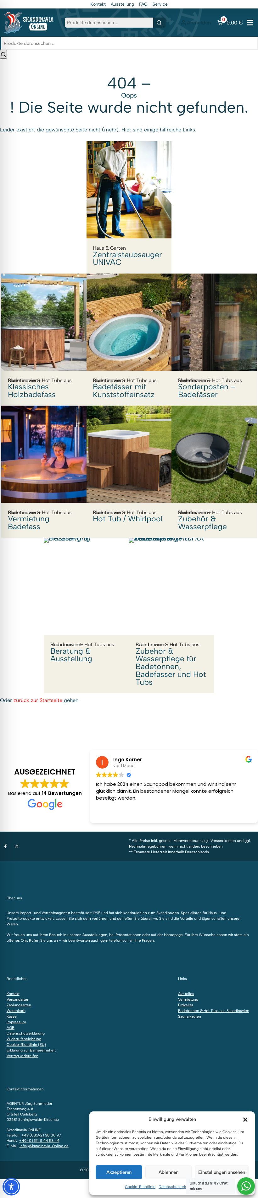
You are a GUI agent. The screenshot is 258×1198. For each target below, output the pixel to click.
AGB (10, 1027)
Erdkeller (185, 1005)
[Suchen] (159, 23)
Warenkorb (16, 1011)
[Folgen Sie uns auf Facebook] (5, 846)
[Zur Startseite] (28, 22)
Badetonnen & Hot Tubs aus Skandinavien (213, 1011)
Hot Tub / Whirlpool (128, 516)
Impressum (16, 1022)
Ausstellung (122, 4)
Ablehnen (168, 1172)
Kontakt (98, 4)
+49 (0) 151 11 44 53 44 (39, 1140)
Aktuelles (186, 994)
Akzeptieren (119, 1172)
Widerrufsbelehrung (24, 1039)
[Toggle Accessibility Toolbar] (11, 1187)
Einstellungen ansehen (221, 1172)
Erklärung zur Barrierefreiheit (31, 1050)
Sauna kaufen (189, 1016)
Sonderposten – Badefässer (210, 388)
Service (160, 4)
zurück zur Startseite (38, 700)
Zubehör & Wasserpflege (210, 520)
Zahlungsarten (19, 1005)
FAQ (143, 4)
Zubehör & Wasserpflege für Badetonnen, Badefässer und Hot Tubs (171, 664)
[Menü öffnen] (250, 22)
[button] (245, 1119)
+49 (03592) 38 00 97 (41, 1135)
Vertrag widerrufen (22, 1056)
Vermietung (188, 999)
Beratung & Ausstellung (82, 652)
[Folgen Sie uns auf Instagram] (16, 846)
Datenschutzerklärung (178, 1187)
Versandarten (18, 999)
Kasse (12, 1016)
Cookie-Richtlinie (140, 1187)
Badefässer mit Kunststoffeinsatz (125, 388)
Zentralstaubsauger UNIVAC (127, 256)
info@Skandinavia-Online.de (44, 1146)
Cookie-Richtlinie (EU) (26, 1044)
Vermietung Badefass (40, 520)
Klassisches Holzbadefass (40, 388)
